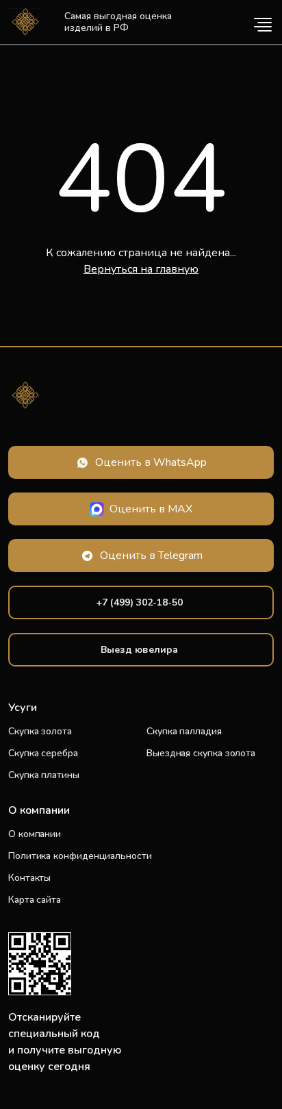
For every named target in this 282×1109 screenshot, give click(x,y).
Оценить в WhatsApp (151, 462)
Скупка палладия (184, 731)
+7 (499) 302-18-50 (139, 602)
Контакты (29, 877)
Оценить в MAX (151, 508)
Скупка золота (40, 731)
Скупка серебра (43, 753)
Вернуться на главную (141, 269)
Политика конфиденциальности (80, 855)
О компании (34, 833)
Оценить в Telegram (151, 555)
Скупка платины (43, 775)
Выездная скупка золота (200, 753)
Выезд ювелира (139, 649)
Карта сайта (34, 899)
